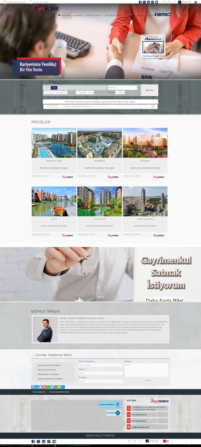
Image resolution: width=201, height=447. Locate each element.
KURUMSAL (77, 16)
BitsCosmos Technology (43, 445)
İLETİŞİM (150, 16)
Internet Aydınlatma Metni (59, 392)
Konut (64, 88)
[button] (8, 51)
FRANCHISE (130, 16)
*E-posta (83, 377)
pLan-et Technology (64, 445)
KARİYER (140, 16)
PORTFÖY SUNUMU (93, 16)
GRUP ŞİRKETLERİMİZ (113, 16)
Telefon (82, 369)
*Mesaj (128, 361)
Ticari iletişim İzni (39, 392)
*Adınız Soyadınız (87, 361)
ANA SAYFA (66, 16)
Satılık (47, 88)
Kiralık (54, 88)
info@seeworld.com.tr (16, 2)
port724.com (15, 445)
